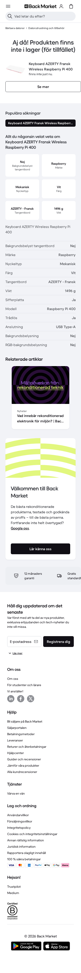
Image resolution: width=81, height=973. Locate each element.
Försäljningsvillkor (19, 821)
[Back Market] (40, 6)
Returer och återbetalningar (26, 747)
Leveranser (15, 740)
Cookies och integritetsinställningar (32, 834)
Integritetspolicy (19, 828)
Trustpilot (14, 887)
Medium (13, 893)
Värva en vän (16, 793)
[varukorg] (71, 6)
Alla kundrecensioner (22, 772)
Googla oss (20, 528)
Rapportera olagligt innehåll (26, 853)
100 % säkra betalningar (24, 859)
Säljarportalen (17, 728)
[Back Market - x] (30, 698)
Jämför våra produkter (23, 766)
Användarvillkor (18, 815)
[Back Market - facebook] (20, 698)
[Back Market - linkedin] (10, 698)
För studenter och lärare (24, 685)
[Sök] (10, 16)
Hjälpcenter (15, 753)
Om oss (12, 679)
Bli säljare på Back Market (24, 721)
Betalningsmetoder (21, 734)
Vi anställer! (15, 691)
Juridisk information (21, 847)
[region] (40, 398)
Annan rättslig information (25, 840)
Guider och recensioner (24, 759)
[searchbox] (44, 16)
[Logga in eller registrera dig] (61, 6)
